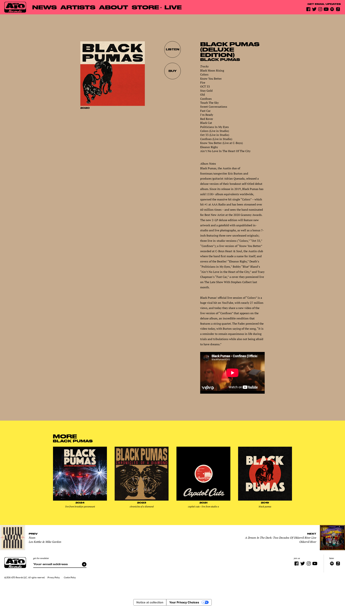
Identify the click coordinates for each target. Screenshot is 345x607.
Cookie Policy (70, 577)
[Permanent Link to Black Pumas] (265, 499)
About (113, 7)
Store (145, 7)
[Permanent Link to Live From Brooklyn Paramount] (80, 499)
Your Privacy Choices (184, 602)
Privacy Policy (53, 577)
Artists (77, 7)
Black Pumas (220, 59)
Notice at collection (149, 602)
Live (173, 7)
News (44, 7)
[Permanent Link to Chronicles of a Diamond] (142, 499)
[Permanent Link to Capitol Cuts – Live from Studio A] (203, 499)
